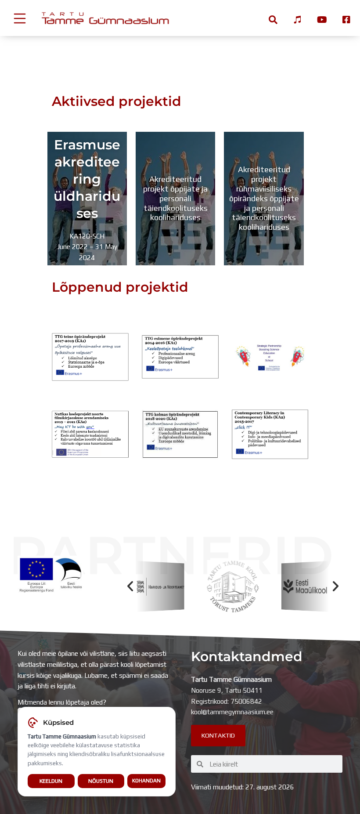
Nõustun (100, 781)
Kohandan (146, 781)
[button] (130, 586)
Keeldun (51, 781)
